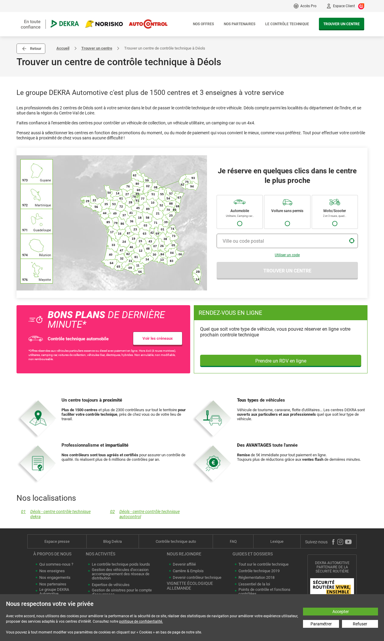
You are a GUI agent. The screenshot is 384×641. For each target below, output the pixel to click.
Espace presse (57, 541)
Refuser (360, 623)
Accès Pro (308, 6)
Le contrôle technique (287, 24)
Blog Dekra (112, 541)
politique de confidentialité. (141, 621)
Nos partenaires (239, 24)
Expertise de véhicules (111, 585)
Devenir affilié (184, 564)
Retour (35, 48)
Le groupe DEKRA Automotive (54, 592)
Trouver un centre (341, 24)
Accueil (62, 48)
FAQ (233, 541)
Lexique (277, 541)
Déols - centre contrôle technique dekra (56, 514)
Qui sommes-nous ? (56, 564)
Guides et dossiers (252, 553)
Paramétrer (321, 623)
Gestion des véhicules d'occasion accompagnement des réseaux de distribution (120, 574)
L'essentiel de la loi (254, 584)
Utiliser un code (287, 255)
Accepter (340, 611)
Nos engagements (54, 578)
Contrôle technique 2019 (259, 571)
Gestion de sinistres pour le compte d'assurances (122, 592)
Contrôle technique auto (176, 541)
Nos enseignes (52, 571)
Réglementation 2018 (256, 578)
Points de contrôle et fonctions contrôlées (264, 592)
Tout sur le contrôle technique (263, 564)
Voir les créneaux (157, 338)
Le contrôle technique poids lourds (121, 564)
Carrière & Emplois (188, 571)
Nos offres (203, 24)
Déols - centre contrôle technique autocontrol (145, 514)
